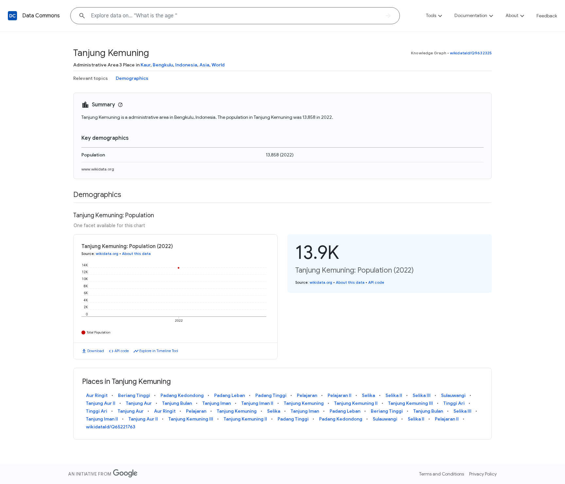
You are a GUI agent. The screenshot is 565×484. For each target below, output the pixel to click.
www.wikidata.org (97, 169)
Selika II (393, 395)
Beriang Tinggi (134, 395)
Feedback (547, 16)
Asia (204, 65)
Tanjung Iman (216, 403)
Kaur (145, 65)
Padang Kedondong (182, 395)
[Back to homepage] (12, 15)
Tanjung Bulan (177, 403)
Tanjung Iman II (257, 403)
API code (121, 351)
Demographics (132, 78)
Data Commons (41, 15)
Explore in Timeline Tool (158, 351)
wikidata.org (107, 253)
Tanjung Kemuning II (356, 403)
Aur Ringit (97, 395)
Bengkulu (163, 65)
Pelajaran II (339, 395)
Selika (368, 395)
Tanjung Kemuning (304, 403)
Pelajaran (307, 395)
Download (95, 351)
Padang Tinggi (270, 395)
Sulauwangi (453, 395)
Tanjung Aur (139, 403)
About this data (136, 253)
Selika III (422, 395)
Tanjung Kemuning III (410, 403)
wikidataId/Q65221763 (110, 427)
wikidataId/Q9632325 (471, 52)
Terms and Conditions (441, 474)
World (218, 65)
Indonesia (186, 65)
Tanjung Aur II (100, 403)
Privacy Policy (483, 474)
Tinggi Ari (454, 403)
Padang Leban (229, 395)
